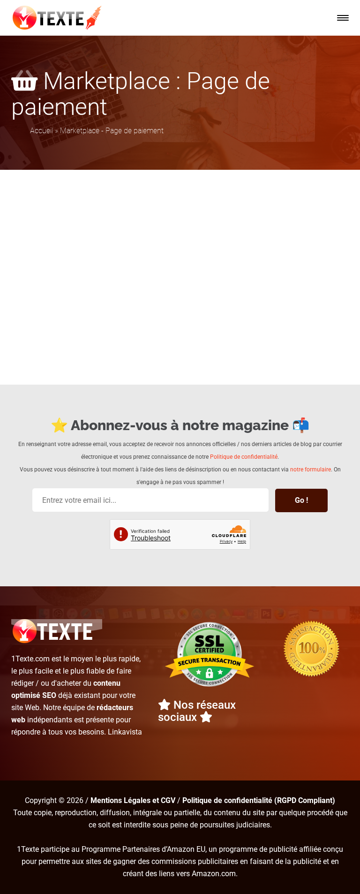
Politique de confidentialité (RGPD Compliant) (258, 800)
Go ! (301, 500)
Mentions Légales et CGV (132, 800)
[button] (343, 18)
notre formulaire (310, 469)
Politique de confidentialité (244, 457)
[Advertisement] (180, 240)
